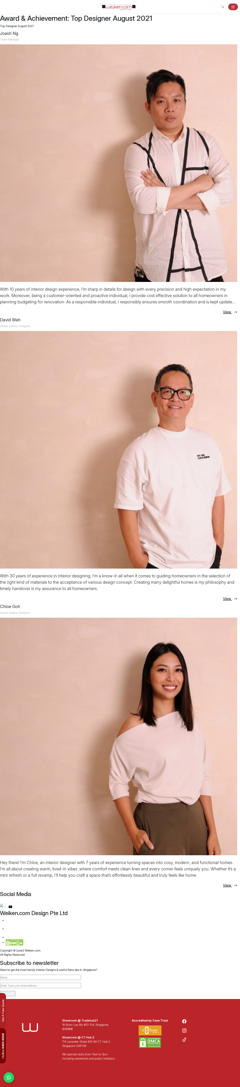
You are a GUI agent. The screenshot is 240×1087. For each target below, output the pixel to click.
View (227, 312)
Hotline (3, 1045)
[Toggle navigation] (233, 7)
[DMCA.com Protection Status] (150, 1042)
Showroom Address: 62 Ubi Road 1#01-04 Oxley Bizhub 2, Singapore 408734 (33, 931)
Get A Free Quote (3, 1010)
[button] (9, 1077)
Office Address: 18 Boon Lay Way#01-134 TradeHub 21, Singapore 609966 (32, 922)
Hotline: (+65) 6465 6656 (23, 937)
